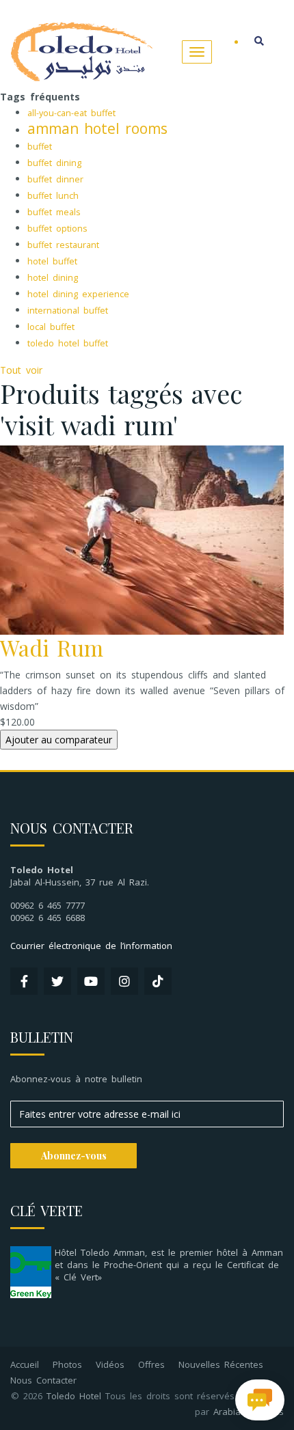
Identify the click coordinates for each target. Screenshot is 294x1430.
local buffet (51, 327)
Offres (151, 1364)
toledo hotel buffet (67, 343)
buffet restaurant (63, 245)
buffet (39, 146)
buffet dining (54, 163)
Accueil (24, 1364)
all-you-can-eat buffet (71, 113)
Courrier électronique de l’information (91, 945)
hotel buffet (52, 261)
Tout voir (21, 369)
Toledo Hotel (73, 1396)
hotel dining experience (78, 294)
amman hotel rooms (97, 128)
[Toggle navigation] (197, 52)
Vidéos (110, 1364)
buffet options (57, 228)
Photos (67, 1364)
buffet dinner (55, 179)
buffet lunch (53, 196)
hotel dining (52, 278)
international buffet (67, 310)
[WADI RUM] (142, 538)
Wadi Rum (51, 647)
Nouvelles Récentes (220, 1364)
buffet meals (54, 212)
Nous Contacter (43, 1380)
